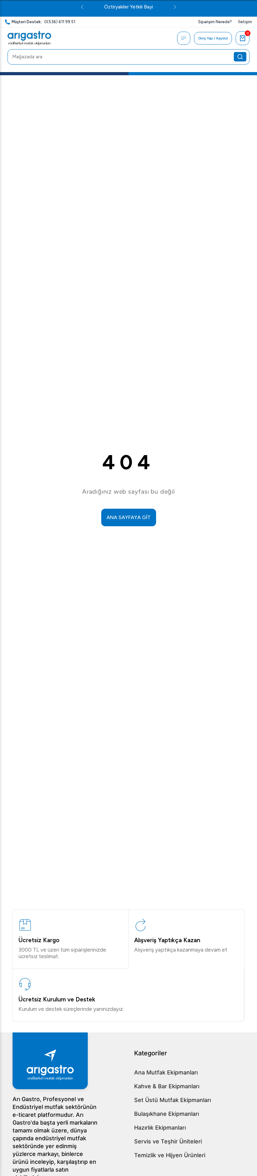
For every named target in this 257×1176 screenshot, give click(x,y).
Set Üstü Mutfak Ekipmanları (172, 1100)
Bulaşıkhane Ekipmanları (166, 1113)
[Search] (240, 56)
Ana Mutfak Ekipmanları (166, 1072)
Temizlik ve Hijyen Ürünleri (169, 1155)
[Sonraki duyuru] (174, 6)
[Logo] (29, 38)
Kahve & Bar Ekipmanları (166, 1086)
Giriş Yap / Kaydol (213, 38)
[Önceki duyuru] (82, 6)
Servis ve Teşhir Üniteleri (168, 1141)
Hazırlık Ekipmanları (160, 1127)
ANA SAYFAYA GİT (129, 517)
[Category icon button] (183, 38)
